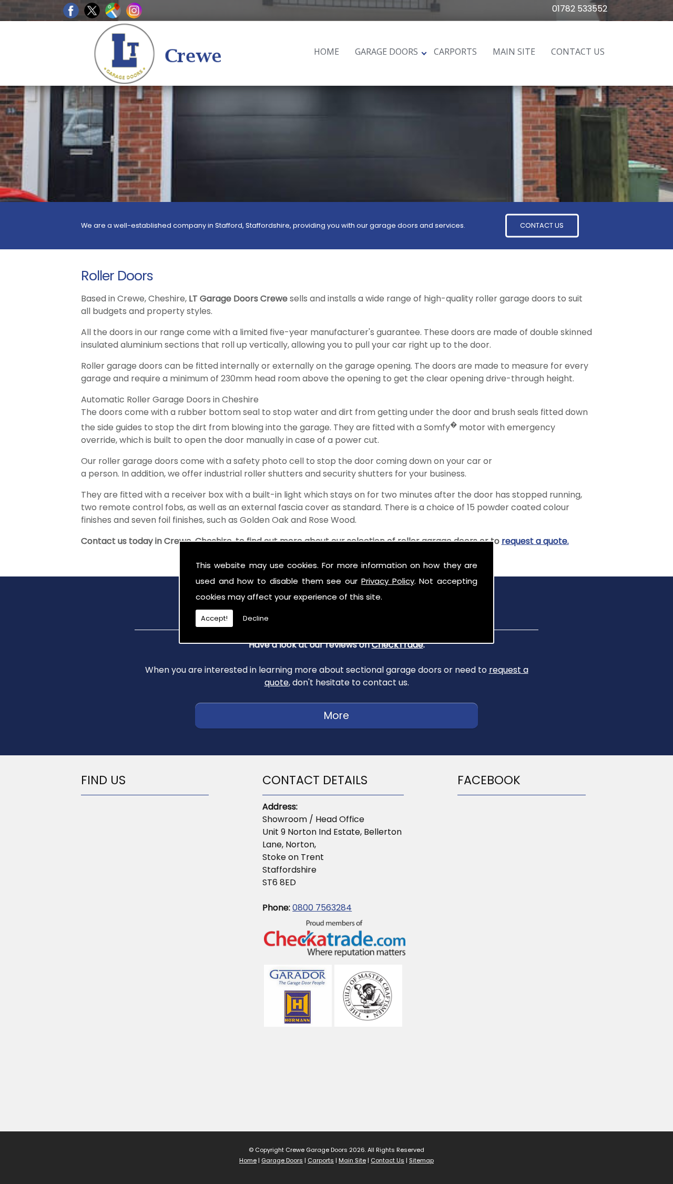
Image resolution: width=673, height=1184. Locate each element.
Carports (455, 51)
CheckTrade (397, 645)
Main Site (514, 51)
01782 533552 (579, 9)
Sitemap (421, 1160)
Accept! (214, 618)
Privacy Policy (387, 580)
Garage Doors (386, 51)
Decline (256, 618)
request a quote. (535, 541)
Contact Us (578, 51)
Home (326, 51)
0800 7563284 (322, 908)
